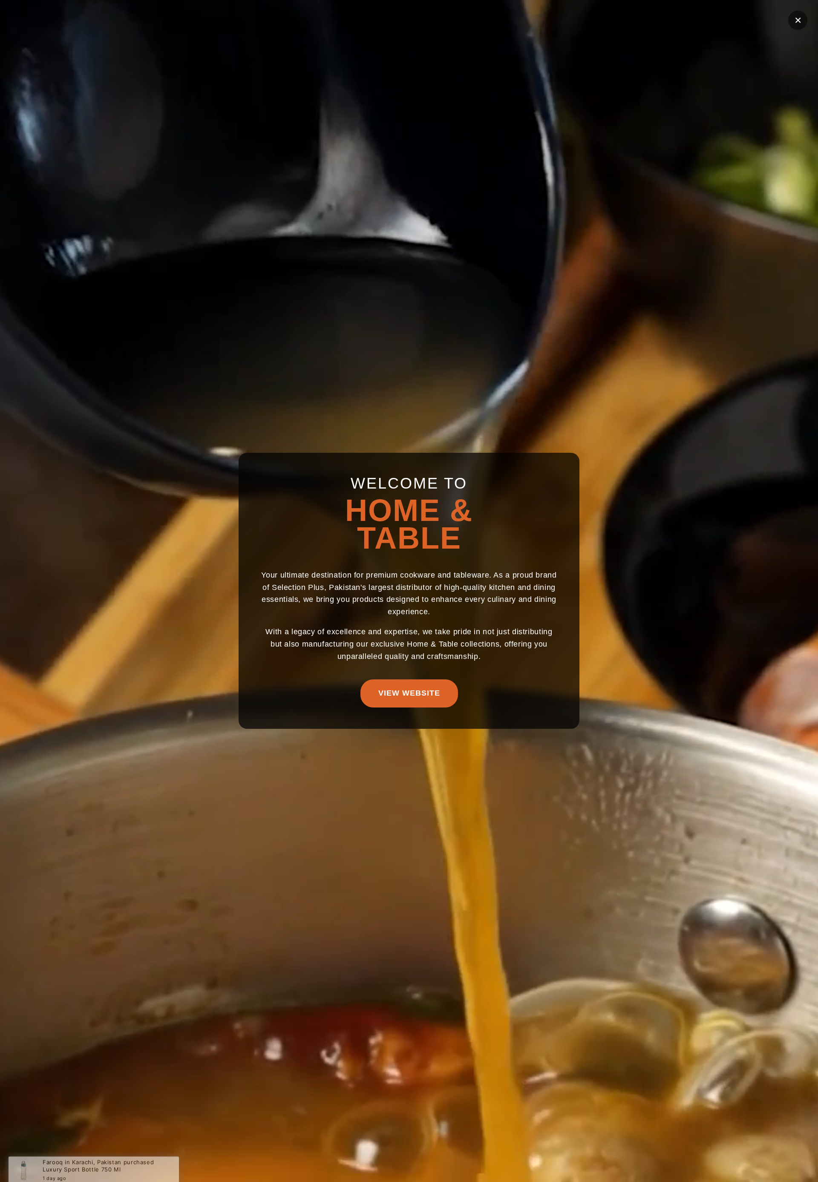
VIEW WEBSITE (409, 693)
